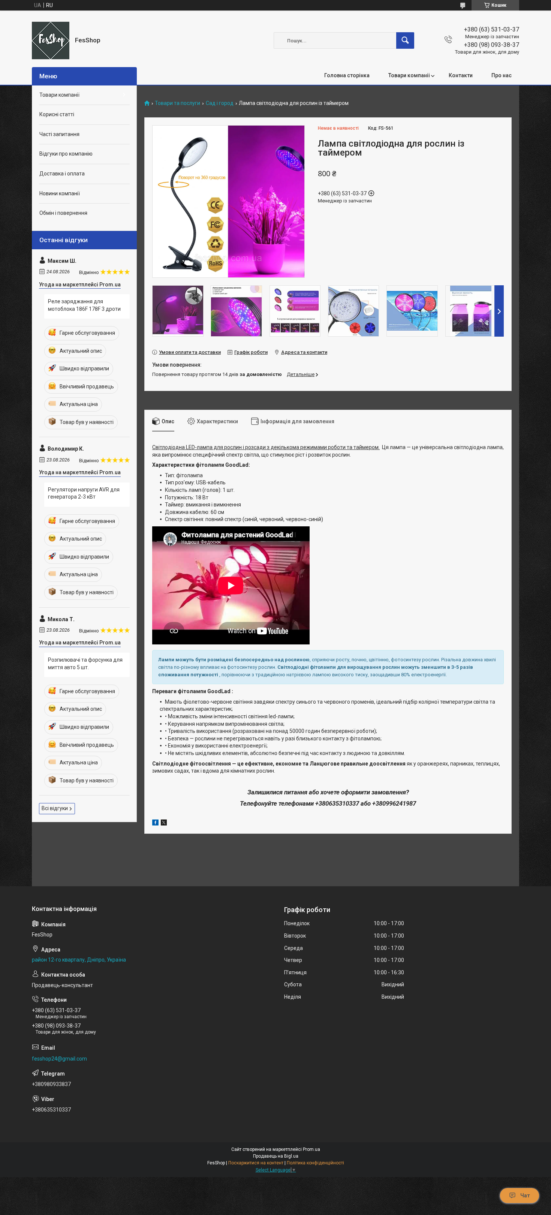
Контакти (461, 75)
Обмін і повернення (63, 213)
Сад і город (220, 103)
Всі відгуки (55, 808)
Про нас (501, 75)
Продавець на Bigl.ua (275, 1156)
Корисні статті (56, 114)
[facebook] (155, 824)
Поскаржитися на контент (255, 1163)
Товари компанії (59, 95)
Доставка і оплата (62, 174)
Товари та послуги (177, 103)
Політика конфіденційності (315, 1163)
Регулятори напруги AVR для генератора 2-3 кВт (84, 493)
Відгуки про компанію (66, 154)
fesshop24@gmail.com (59, 1059)
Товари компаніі (409, 75)
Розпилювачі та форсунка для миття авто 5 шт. (85, 663)
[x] (164, 824)
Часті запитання (59, 134)
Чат (525, 1196)
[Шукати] (405, 40)
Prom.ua (311, 1149)
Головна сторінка (347, 75)
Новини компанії (59, 193)
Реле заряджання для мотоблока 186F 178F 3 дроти (84, 305)
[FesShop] (50, 40)
